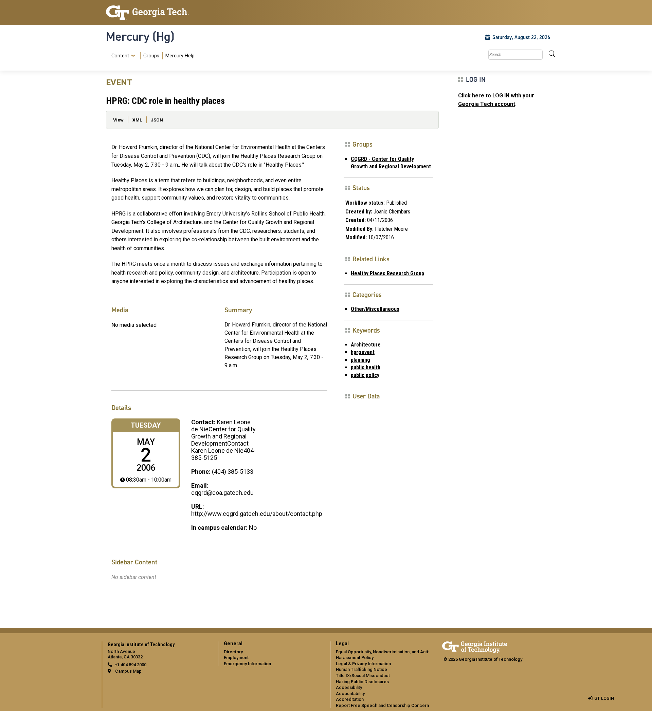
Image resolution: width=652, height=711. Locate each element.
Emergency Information (247, 663)
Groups (151, 56)
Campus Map (128, 671)
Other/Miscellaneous (375, 309)
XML (137, 120)
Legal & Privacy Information (363, 663)
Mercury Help (180, 56)
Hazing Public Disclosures (362, 681)
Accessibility (349, 687)
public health (365, 367)
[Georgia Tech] (158, 12)
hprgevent (363, 352)
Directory (233, 651)
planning (360, 360)
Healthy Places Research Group (387, 273)
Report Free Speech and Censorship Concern (382, 705)
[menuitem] (151, 56)
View (118, 120)
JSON (157, 120)
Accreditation (350, 699)
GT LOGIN (604, 698)
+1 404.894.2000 (130, 664)
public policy (365, 375)
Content (120, 56)
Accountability (350, 693)
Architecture (366, 344)
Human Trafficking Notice (361, 669)
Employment (236, 657)
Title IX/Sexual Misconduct (363, 675)
